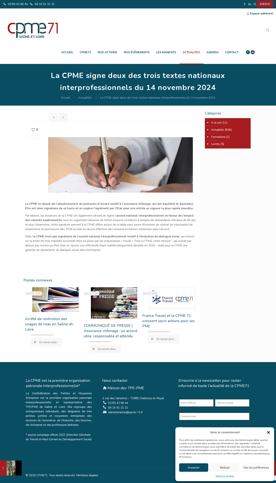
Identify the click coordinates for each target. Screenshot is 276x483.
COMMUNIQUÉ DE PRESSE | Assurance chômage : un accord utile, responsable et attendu (110, 331)
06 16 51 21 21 (44, 4)
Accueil (65, 98)
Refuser (225, 468)
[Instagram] (255, 4)
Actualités (84, 98)
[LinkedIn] (250, 4)
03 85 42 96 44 (17, 4)
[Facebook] (245, 4)
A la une (216, 122)
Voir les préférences (256, 468)
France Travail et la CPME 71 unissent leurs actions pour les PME (168, 321)
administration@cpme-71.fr (125, 412)
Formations (218, 137)
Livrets (215, 144)
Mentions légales (225, 476)
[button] (268, 432)
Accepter (194, 468)
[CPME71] (33, 30)
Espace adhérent (261, 13)
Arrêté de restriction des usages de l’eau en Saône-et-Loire (49, 324)
